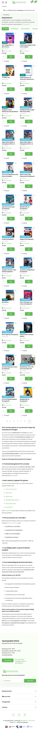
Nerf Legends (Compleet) (10, 334)
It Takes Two (6, 77)
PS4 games (7, 510)
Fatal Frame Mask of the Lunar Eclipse (27, 46)
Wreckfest (5, 302)
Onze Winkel (7, 660)
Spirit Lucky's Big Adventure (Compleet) (27, 175)
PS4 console (13, 475)
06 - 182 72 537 (19, 659)
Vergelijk (6, 61)
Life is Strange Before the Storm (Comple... (10, 175)
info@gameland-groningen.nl (20, 662)
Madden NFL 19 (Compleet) (24, 400)
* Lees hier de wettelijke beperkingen (11, 684)
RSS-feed (32, 720)
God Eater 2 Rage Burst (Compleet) (27, 270)
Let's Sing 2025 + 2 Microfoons (7, 46)
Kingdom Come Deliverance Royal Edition (10, 110)
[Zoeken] (35, 6)
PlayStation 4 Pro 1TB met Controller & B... (26, 368)
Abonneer (30, 681)
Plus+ (26, 720)
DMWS (22, 720)
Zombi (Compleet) (8, 239)
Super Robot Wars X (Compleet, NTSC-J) (8, 143)
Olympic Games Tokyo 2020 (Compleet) (9, 270)
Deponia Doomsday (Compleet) (8, 207)
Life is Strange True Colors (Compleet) (26, 303)
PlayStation (6, 15)
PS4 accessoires (12, 523)
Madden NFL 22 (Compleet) (24, 207)
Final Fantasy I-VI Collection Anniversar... (27, 78)
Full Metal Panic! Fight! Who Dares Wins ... (27, 110)
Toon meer (25, 24)
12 (24, 421)
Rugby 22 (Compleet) (26, 239)
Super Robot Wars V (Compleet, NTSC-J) (26, 143)
